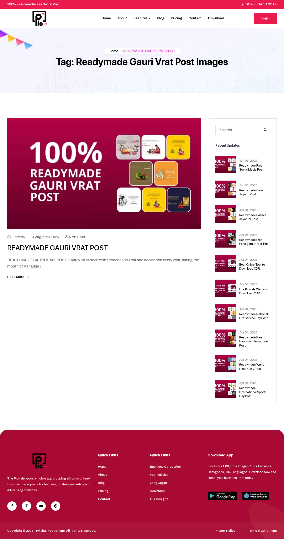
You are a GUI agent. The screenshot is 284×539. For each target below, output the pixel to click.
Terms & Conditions (262, 530)
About (122, 18)
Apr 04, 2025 (248, 210)
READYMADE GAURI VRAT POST (57, 248)
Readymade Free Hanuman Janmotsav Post (253, 341)
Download (216, 18)
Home (106, 18)
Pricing (176, 18)
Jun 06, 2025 (248, 160)
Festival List (159, 474)
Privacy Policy (225, 530)
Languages (158, 482)
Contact (195, 18)
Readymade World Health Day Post (251, 367)
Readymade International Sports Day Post (253, 392)
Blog (160, 18)
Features (140, 18)
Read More (15, 277)
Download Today (261, 4)
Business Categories (165, 466)
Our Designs (159, 499)
